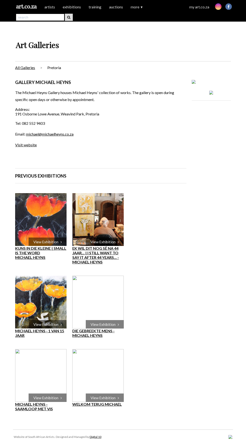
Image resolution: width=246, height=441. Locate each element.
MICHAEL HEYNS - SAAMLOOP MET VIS (34, 406)
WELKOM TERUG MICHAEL (97, 404)
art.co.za (26, 6)
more (137, 7)
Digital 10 (95, 437)
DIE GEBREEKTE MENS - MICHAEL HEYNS (93, 333)
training (95, 7)
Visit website (26, 145)
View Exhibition (47, 242)
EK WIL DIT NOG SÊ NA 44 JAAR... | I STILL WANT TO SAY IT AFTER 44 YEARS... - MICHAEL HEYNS (95, 255)
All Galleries (25, 67)
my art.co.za (199, 7)
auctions (116, 7)
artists (49, 7)
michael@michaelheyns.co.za (50, 134)
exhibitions (72, 7)
